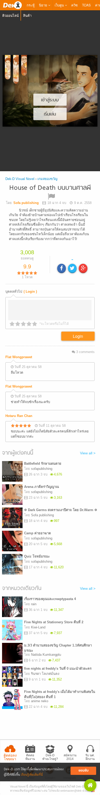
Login (78, 338)
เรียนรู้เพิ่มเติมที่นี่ (32, 775)
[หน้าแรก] (12, 5)
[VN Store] (90, 785)
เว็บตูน (60, 5)
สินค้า (27, 15)
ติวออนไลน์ (10, 15)
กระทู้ (31, 5)
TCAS (86, 5)
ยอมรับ (83, 771)
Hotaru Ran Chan (18, 417)
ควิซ (74, 5)
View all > (87, 455)
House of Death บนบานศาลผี (50, 188)
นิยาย (43, 5)
